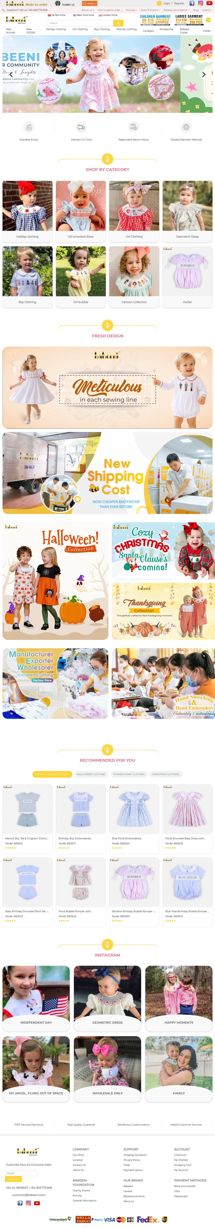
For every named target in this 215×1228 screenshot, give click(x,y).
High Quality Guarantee (81, 1124)
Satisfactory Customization (134, 1124)
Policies (130, 10)
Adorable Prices (28, 139)
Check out (180, 1154)
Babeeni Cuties (185, 31)
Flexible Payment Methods (186, 139)
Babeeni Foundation (175, 10)
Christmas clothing (166, 774)
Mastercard (180, 1196)
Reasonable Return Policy (134, 139)
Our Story (78, 1154)
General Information (85, 1200)
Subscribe (13, 1179)
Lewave (127, 1191)
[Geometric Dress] (107, 998)
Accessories (166, 29)
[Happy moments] (178, 998)
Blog (196, 10)
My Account (181, 1170)
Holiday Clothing (56, 29)
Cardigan (148, 30)
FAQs (126, 1165)
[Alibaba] (90, 3)
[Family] (178, 1069)
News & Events (149, 10)
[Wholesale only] (107, 1069)
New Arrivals (10, 31)
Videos (206, 10)
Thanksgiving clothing (129, 774)
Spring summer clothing (52, 774)
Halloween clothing (91, 774)
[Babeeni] (27, 3)
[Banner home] (55, 581)
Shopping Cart (182, 1165)
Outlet (206, 30)
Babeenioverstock (134, 1196)
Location (78, 1160)
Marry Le (128, 1201)
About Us (78, 1170)
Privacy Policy (131, 1160)
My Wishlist (181, 1160)
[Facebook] (190, 3)
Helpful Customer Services (186, 1124)
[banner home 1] (107, 387)
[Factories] (55, 683)
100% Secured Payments (28, 1124)
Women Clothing (126, 29)
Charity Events (81, 1190)
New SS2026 (30, 31)
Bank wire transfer (185, 1186)
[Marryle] (65, 3)
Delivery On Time (81, 139)
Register (179, 3)
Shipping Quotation (135, 1154)
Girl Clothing (80, 29)
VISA (177, 1191)
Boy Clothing (102, 29)
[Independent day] (36, 998)
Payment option (133, 1170)
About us (86, 10)
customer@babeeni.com (29, 1195)
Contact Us (79, 1165)
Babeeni (128, 1186)
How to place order (109, 10)
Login (166, 3)
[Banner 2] (107, 473)
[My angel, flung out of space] (36, 1069)
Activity (77, 1195)
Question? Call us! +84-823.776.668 (27, 10)
